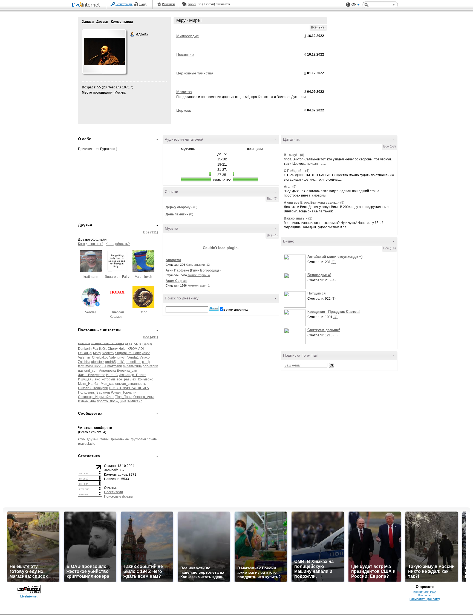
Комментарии (122, 22)
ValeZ (146, 353)
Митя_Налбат (89, 384)
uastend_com (88, 371)
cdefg (146, 362)
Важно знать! (294, 218)
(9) (342, 202)
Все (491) (150, 337)
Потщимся (316, 293)
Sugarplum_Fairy (128, 353)
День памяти (176, 214)
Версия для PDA (424, 591)
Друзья (102, 22)
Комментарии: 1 (199, 285)
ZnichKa (84, 362)
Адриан (132, 34)
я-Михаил (134, 401)
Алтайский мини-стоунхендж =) (334, 257)
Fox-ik (97, 349)
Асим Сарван (176, 281)
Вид (355, 5)
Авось (192, 4)
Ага (287, 187)
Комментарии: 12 (198, 264)
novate (152, 439)
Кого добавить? (118, 244)
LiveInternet (87, 5)
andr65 (110, 362)
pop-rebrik (150, 366)
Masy (97, 353)
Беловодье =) (319, 275)
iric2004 (100, 366)
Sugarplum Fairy (117, 277)
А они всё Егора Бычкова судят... (311, 202)
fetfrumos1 (86, 366)
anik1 (121, 362)
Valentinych (143, 277)
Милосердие (187, 36)
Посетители (113, 492)
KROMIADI (136, 349)
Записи (88, 22)
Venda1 (91, 312)
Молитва (184, 91)
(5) (294, 187)
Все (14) (389, 248)
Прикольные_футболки (127, 439)
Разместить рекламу (424, 598)
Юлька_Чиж (87, 401)
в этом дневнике (236, 309)
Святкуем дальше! (323, 330)
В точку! (290, 155)
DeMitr (147, 344)
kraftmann (90, 277)
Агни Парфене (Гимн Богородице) (193, 270)
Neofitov (108, 353)
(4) (307, 171)
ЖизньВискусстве (91, 375)
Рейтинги (168, 4)
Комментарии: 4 (199, 275)
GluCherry (110, 349)
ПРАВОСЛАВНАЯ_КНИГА (129, 388)
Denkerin (85, 349)
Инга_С (112, 375)
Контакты (424, 595)
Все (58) (389, 146)
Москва (120, 92)
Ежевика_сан (127, 371)
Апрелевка (107, 371)
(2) (310, 218)
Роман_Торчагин (124, 392)
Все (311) (150, 232)
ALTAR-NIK (133, 344)
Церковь (183, 110)
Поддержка (348, 4)
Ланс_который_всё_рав (110, 379)
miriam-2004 (132, 366)
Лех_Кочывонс (141, 379)
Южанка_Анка (143, 397)
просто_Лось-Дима (111, 401)
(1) (333, 299)
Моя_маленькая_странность (123, 384)
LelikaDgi (85, 353)
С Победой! (293, 171)
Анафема (173, 260)
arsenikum (133, 362)
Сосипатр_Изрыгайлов (96, 397)
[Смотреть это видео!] (295, 263)
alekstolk (97, 362)
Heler (123, 349)
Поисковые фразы (118, 496)
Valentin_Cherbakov (93, 357)
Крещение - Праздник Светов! (333, 312)
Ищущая (84, 379)
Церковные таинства (194, 73)
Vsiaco (145, 357)
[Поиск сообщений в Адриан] (214, 308)
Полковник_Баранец (94, 392)
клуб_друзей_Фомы (93, 439)
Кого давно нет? (90, 244)
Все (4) (272, 235)
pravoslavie (86, 444)
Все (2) (272, 199)
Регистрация (124, 4)
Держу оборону (178, 207)
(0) (195, 207)
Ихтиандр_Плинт (132, 375)
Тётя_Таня (123, 397)
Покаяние (185, 54)
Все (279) (318, 27)
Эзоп (144, 312)
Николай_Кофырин (93, 388)
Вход (142, 4)
